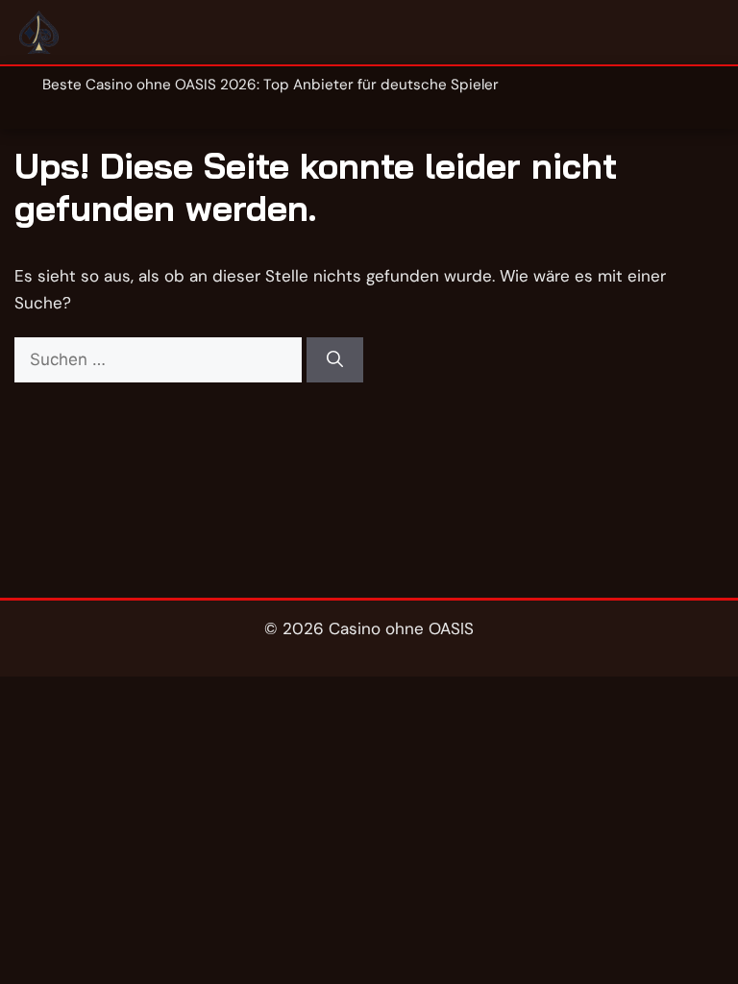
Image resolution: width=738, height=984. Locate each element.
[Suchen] (335, 360)
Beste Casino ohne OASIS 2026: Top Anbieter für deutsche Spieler (270, 84)
